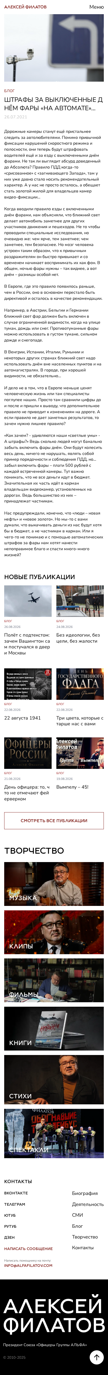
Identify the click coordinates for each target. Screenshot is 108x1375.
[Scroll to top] (97, 1357)
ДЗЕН (9, 1237)
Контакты (83, 1247)
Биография (85, 1193)
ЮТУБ (10, 1215)
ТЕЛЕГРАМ (14, 1204)
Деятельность (88, 1204)
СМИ (77, 1215)
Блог (77, 1226)
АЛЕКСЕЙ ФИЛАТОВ (25, 6)
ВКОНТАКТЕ (16, 1193)
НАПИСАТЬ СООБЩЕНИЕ (28, 1248)
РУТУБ (10, 1226)
